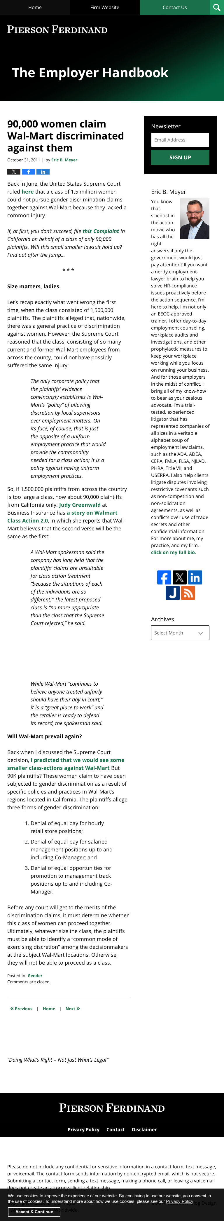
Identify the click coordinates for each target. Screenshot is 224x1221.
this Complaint (101, 230)
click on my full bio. (173, 552)
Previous (21, 1008)
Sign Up (180, 157)
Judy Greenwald (80, 504)
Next (73, 1008)
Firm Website (104, 7)
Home (35, 7)
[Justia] (173, 593)
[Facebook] (164, 577)
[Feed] (188, 593)
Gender (35, 975)
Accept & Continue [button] (34, 1212)
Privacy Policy (83, 1129)
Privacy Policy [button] (179, 1201)
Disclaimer (144, 1129)
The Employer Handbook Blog (57, 29)
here (28, 191)
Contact (115, 1129)
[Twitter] (180, 577)
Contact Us (175, 7)
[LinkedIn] (195, 577)
